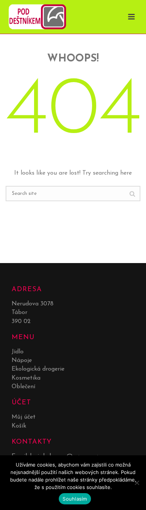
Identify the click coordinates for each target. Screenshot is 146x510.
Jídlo (18, 352)
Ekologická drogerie (38, 369)
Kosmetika (26, 378)
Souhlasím (75, 499)
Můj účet (24, 417)
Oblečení (23, 387)
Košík (19, 426)
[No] (136, 482)
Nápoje (22, 360)
